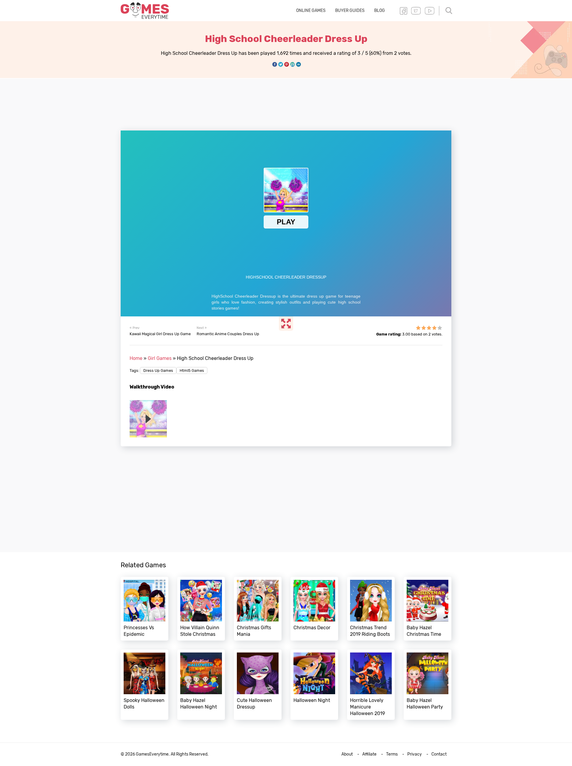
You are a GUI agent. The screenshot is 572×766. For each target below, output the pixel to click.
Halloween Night (314, 685)
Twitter (416, 10)
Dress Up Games (158, 370)
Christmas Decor (314, 609)
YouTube (429, 10)
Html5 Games (192, 370)
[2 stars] (423, 327)
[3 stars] (429, 327)
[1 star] (418, 327)
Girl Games (160, 358)
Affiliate (369, 754)
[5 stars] (439, 327)
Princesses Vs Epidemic (144, 609)
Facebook (403, 10)
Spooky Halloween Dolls (144, 685)
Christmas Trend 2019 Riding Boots (371, 609)
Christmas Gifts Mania (258, 609)
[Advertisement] (286, 101)
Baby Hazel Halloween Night (201, 685)
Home (136, 358)
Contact (439, 754)
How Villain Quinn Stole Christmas (201, 609)
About (347, 754)
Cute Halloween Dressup (258, 685)
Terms (392, 754)
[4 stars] (434, 327)
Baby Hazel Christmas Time (427, 609)
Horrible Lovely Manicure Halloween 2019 (371, 685)
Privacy (414, 754)
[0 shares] (274, 64)
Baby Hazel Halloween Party (427, 685)
